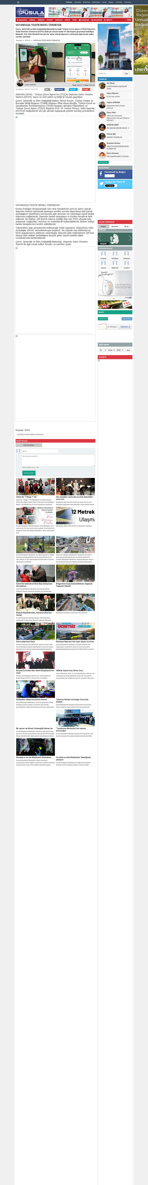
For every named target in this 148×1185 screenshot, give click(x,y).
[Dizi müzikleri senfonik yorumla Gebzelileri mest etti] (75, 486)
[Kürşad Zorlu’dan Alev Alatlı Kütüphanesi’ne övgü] (35, 660)
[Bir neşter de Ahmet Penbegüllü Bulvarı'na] (35, 718)
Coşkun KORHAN (113, 102)
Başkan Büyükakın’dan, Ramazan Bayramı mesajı (34, 614)
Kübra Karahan (113, 153)
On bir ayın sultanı (113, 96)
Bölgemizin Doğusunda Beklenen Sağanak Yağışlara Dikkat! (74, 585)
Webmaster (96, 2)
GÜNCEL (32, 20)
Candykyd (127, 268)
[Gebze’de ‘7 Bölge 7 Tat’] (35, 486)
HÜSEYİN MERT (113, 125)
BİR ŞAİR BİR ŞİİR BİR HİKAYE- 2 (118, 128)
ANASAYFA (23, 20)
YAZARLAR (85, 20)
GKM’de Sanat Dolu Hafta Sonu (69, 670)
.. (34, 2)
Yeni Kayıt (119, 2)
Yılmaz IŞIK (111, 134)
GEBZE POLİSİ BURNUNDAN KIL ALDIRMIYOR (118, 147)
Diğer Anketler (126, 319)
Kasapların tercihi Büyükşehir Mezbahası (33, 757)
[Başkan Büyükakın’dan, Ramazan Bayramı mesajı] (35, 602)
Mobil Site (86, 2)
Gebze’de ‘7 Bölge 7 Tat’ (26, 497)
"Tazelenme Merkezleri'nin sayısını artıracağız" (71, 729)
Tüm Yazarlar (103, 162)
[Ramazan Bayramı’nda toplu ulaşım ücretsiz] (75, 631)
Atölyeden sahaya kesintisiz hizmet (31, 699)
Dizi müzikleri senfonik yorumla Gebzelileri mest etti (74, 498)
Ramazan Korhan (113, 143)
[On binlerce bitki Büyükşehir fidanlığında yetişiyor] (75, 747)
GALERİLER (98, 20)
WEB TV (109, 20)
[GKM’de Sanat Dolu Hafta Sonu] (75, 660)
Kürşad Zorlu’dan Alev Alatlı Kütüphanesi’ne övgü (35, 671)
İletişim (111, 2)
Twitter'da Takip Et (115, 182)
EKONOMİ (58, 20)
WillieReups (115, 258)
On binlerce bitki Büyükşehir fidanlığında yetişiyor (73, 758)
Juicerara (103, 268)
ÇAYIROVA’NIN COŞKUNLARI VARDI (117, 88)
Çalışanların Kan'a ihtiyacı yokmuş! (116, 107)
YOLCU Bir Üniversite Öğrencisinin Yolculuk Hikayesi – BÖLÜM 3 (118, 118)
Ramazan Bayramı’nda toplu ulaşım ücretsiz (75, 642)
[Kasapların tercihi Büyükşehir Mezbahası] (35, 747)
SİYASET (50, 20)
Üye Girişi (127, 2)
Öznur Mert (111, 112)
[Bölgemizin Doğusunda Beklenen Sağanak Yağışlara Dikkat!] (75, 573)
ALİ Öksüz (111, 83)
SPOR (74, 20)
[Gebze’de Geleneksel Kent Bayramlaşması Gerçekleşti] (35, 573)
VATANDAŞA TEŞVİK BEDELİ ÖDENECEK (30, 434)
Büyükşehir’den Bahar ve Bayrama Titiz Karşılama (72, 613)
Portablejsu (126, 258)
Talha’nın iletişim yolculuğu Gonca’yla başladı (72, 700)
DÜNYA (67, 20)
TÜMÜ (129, 20)
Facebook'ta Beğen (115, 172)
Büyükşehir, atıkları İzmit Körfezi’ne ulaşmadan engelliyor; (74, 526)
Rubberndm (115, 268)
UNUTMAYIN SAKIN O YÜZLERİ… (118, 156)
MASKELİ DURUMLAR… (115, 137)
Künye (104, 2)
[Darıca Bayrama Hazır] (35, 631)
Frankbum (103, 258)
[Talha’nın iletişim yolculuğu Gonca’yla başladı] (75, 689)
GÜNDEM (41, 20)
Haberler (69, 2)
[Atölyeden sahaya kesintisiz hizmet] (35, 689)
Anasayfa (78, 2)
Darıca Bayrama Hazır (25, 642)
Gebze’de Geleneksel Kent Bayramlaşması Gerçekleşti (34, 585)
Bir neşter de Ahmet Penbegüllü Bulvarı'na (34, 728)
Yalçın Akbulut (112, 93)
